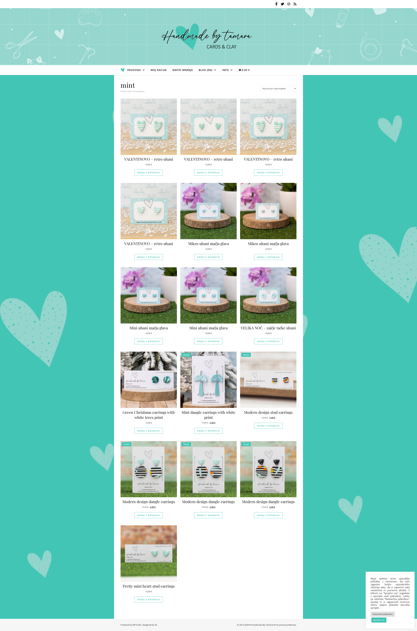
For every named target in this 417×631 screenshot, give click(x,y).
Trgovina (134, 70)
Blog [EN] (205, 70)
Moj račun (159, 70)
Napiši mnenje (183, 70)
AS (156, 624)
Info (225, 70)
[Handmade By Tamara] (208, 36)
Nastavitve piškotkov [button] (383, 614)
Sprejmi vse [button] (378, 619)
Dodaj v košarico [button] (148, 172)
